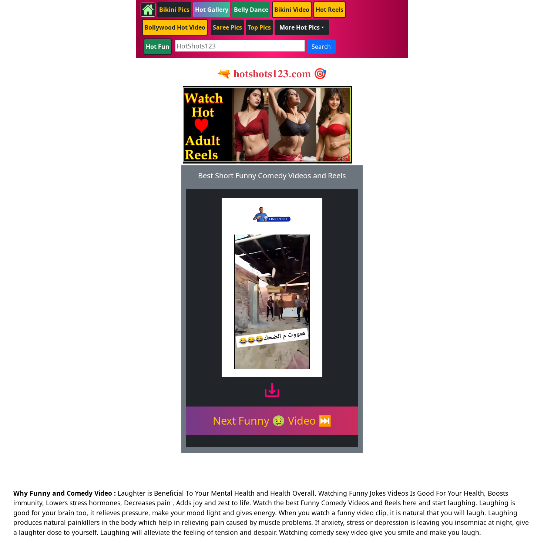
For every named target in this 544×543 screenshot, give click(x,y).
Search (321, 47)
